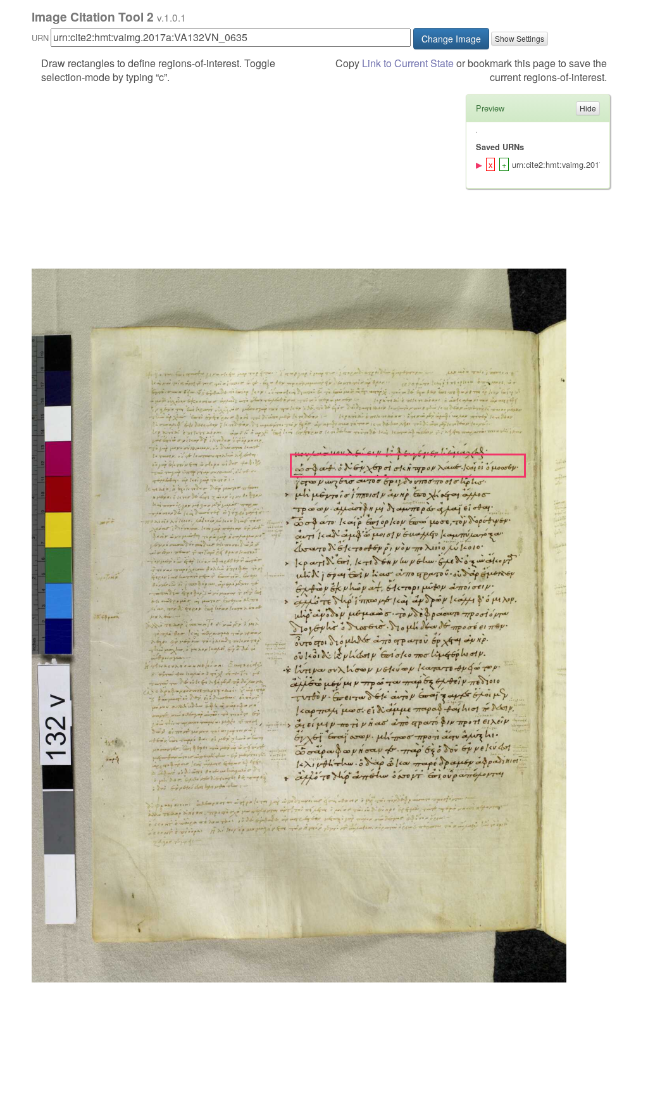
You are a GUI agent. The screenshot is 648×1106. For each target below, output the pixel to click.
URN (40, 38)
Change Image (451, 38)
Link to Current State (408, 63)
